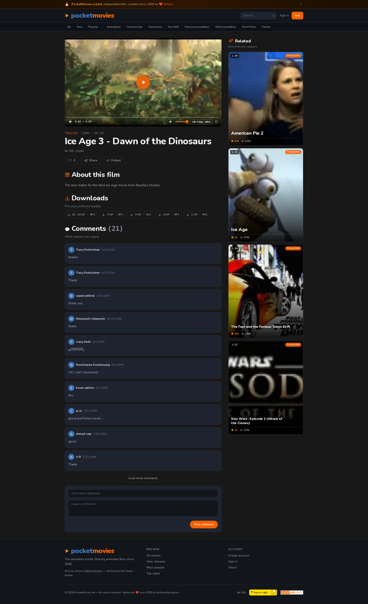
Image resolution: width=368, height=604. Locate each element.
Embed (116, 160)
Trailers (266, 27)
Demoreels (155, 27)
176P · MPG (199, 214)
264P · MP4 (171, 214)
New (79, 27)
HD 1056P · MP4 (83, 214)
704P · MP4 (115, 214)
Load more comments (143, 478)
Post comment (204, 524)
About (232, 567)
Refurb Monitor (93, 571)
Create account (238, 555)
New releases (156, 561)
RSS (243, 592)
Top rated (153, 573)
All (69, 27)
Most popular (155, 567)
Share (93, 160)
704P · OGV (143, 214)
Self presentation (225, 27)
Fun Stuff (173, 27)
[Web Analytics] (291, 592)
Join (297, 15)
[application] (143, 82)
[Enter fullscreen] (216, 121)
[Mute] (170, 121)
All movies (154, 555)
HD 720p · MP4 (201, 122)
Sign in (284, 15)
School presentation (197, 27)
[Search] (273, 15)
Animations (114, 27)
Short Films (249, 27)
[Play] (143, 82)
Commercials (135, 27)
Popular (93, 27)
